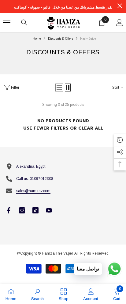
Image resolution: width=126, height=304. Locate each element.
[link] (37, 294)
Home (37, 38)
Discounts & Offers (60, 38)
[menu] (6, 22)
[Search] (24, 22)
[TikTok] (35, 210)
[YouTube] (49, 210)
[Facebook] (8, 210)
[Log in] (119, 22)
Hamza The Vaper (57, 253)
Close (120, 6)
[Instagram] (22, 210)
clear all (90, 128)
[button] (59, 87)
